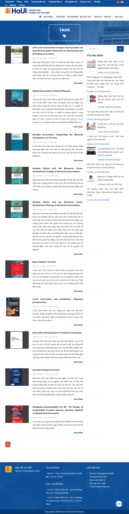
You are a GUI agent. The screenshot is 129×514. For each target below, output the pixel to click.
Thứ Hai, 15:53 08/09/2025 (46, 418)
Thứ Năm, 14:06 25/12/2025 (46, 337)
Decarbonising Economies (46, 370)
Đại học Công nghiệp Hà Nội (102, 473)
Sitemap (13, 5)
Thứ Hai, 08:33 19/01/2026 (46, 307)
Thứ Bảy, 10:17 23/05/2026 (46, 210)
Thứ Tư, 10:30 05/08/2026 (46, 95)
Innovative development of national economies (57, 332)
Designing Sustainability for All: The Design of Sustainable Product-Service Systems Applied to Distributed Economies (58, 410)
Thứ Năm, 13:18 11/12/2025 (46, 374)
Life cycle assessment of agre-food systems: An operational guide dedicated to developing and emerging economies (58, 50)
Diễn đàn (60, 17)
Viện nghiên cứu (71, 2)
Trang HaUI (9, 2)
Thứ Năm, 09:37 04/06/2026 (46, 176)
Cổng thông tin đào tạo (99, 486)
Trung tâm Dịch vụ (55, 2)
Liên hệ (21, 5)
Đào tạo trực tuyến (98, 483)
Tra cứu (119, 17)
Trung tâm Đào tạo (38, 2)
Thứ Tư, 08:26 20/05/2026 (46, 266)
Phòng (19, 2)
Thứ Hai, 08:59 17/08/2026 (46, 58)
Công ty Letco (85, 2)
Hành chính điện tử (97, 480)
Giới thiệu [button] (48, 17)
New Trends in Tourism (44, 262)
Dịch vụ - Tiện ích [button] (103, 17)
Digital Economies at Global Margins (52, 91)
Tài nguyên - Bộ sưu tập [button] (79, 17)
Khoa (26, 2)
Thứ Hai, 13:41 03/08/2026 (46, 142)
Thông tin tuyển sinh (98, 477)
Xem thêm (78, 83)
